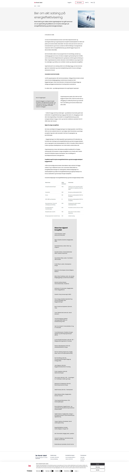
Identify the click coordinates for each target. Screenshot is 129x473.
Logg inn (69, 2)
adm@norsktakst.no (71, 457)
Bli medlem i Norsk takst (54, 457)
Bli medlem (79, 2)
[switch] (52, 471)
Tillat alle (97, 464)
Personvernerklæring (54, 459)
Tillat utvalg (98, 467)
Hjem (35, 6)
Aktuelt (39, 6)
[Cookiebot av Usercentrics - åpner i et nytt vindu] (29, 471)
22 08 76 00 (71, 459)
